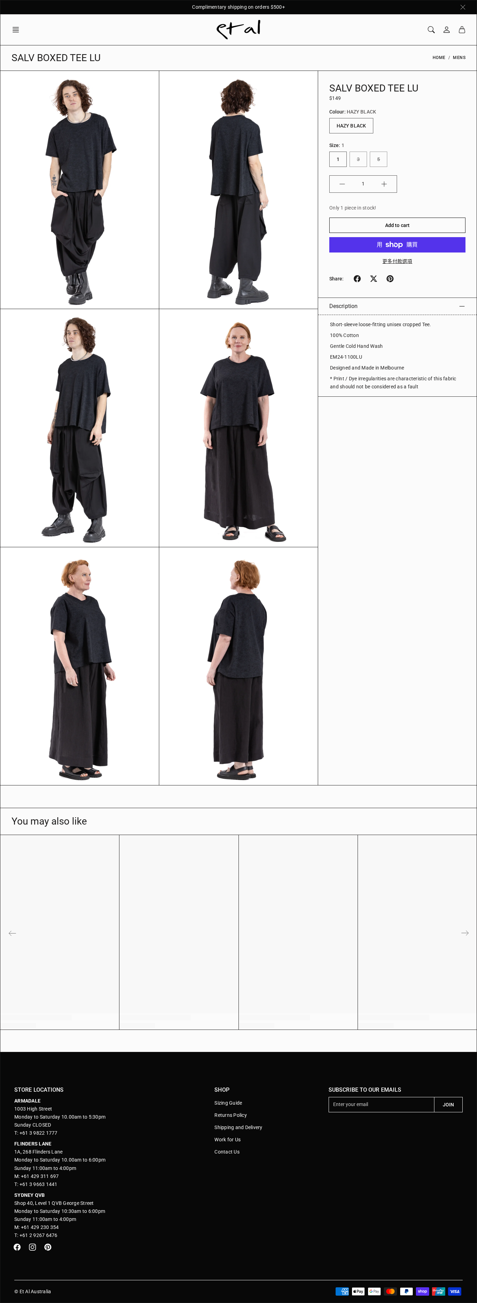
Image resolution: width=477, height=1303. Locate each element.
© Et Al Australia (32, 1291)
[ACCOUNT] (446, 29)
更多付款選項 (397, 261)
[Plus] (384, 184)
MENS (459, 57)
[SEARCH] (431, 29)
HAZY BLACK (351, 126)
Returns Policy (230, 1115)
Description (343, 306)
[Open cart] (462, 29)
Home (439, 57)
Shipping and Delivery (238, 1127)
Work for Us (227, 1139)
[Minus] (342, 184)
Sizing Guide (228, 1103)
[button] (18, 29)
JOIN (448, 1104)
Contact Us (227, 1152)
